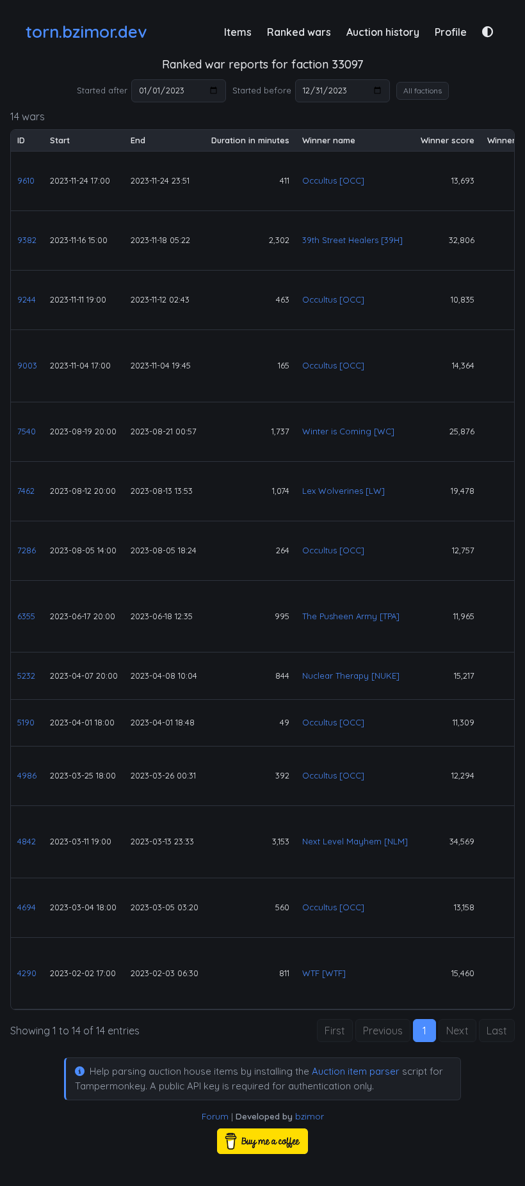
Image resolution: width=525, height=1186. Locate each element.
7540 (26, 431)
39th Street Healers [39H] (352, 240)
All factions (422, 90)
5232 (26, 675)
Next (457, 1030)
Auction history (382, 32)
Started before (261, 90)
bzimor (309, 1116)
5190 (26, 722)
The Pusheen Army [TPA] (351, 616)
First (335, 1030)
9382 (26, 240)
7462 (26, 491)
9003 (27, 365)
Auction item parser (356, 1071)
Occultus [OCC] (333, 180)
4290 (26, 973)
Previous (383, 1030)
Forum (215, 1116)
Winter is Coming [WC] (348, 431)
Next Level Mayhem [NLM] (355, 841)
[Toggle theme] (487, 32)
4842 (26, 841)
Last (497, 1030)
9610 (26, 180)
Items (238, 32)
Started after (102, 90)
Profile (451, 32)
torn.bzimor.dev (86, 31)
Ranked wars (299, 32)
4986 (26, 775)
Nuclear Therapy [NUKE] (351, 675)
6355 (26, 616)
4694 (26, 907)
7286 (26, 550)
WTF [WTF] (324, 973)
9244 (26, 299)
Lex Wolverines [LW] (343, 491)
